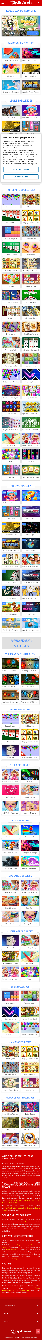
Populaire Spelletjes (21, 189)
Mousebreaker (24, 1290)
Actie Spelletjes (20, 820)
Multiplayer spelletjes (20, 931)
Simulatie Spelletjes (20, 875)
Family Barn (26, 1222)
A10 (14, 1290)
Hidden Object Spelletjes (20, 1097)
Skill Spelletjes (20, 986)
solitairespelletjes (28, 1245)
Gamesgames (6, 1290)
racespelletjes (13, 1259)
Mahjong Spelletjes (20, 1042)
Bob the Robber (12, 1203)
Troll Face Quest (29, 1200)
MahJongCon (9, 1208)
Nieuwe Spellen (21, 486)
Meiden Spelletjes (20, 764)
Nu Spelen (32, 33)
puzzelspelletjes (16, 1245)
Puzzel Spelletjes (20, 709)
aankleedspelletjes (12, 1249)
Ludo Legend (18, 1208)
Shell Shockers (28, 1208)
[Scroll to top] (38, 1331)
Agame (37, 1288)
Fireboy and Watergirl (14, 1200)
